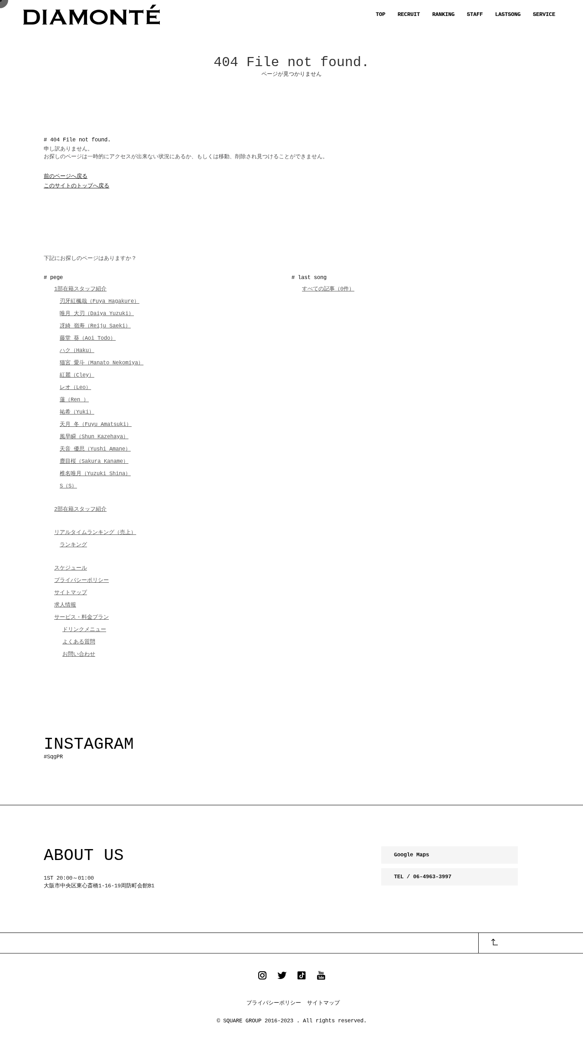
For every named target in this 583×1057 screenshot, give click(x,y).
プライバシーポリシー (81, 580)
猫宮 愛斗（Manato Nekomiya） (101, 363)
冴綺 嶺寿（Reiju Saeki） (95, 326)
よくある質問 (78, 642)
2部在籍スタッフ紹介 (80, 509)
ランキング (73, 545)
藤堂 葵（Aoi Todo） (88, 338)
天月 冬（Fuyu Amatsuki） (96, 424)
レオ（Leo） (75, 387)
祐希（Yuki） (77, 412)
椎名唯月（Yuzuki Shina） (95, 474)
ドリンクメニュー (84, 630)
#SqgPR (53, 757)
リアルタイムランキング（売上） (95, 532)
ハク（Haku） (77, 350)
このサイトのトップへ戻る (76, 186)
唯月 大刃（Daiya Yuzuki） (97, 314)
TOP (380, 14)
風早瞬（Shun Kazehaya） (94, 437)
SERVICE (544, 14)
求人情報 (65, 605)
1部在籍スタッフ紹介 (80, 289)
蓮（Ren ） (74, 400)
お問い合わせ (78, 654)
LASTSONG (508, 14)
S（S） (68, 486)
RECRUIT (409, 14)
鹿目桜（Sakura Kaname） (94, 461)
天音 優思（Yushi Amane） (95, 449)
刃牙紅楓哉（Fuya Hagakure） (99, 301)
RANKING (443, 14)
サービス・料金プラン (81, 617)
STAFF (475, 14)
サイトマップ (70, 593)
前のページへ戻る (65, 176)
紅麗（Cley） (77, 375)
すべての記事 (328, 289)
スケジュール (70, 568)
